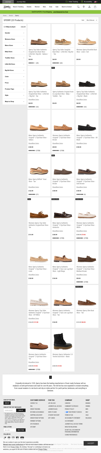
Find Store (21, 430)
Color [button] (7, 76)
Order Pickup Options (37, 418)
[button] (96, 2)
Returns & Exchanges (37, 412)
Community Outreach (71, 406)
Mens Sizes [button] (9, 45)
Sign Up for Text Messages (12, 407)
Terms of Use (69, 415)
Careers (67, 403)
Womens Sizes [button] (10, 39)
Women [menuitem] (37, 7)
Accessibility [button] (88, 1)
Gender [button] (7, 33)
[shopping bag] (95, 6)
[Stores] (84, 6)
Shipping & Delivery (36, 415)
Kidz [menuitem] (50, 7)
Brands (88, 403)
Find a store (8, 427)
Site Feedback (34, 424)
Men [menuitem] (44, 7)
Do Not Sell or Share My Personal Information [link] (72, 431)
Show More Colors (34, 99)
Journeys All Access (55, 406)
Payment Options (35, 421)
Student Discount (53, 415)
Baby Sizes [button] (8, 51)
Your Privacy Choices (75, 412)
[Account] (90, 7)
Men (87, 409)
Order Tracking (73, 1)
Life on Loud (52, 403)
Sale (87, 415)
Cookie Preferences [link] (71, 435)
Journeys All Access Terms (74, 424)
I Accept (90, 443)
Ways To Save (52, 412)
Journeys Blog (52, 409)
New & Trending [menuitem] (18, 7)
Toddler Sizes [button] (9, 58)
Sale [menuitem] (57, 7)
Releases (89, 418)
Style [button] (6, 95)
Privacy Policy (69, 409)
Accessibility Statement (72, 418)
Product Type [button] (9, 89)
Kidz (87, 412)
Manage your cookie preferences (13, 444)
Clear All (23, 26)
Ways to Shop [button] (9, 101)
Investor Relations (71, 427)
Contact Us (33, 403)
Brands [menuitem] (29, 7)
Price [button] (7, 83)
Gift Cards (51, 418)
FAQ (31, 406)
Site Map (33, 427)
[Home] (7, 7)
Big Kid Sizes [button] (9, 70)
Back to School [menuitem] (67, 7)
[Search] (78, 6)
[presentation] (18, 7)
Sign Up (7, 403)
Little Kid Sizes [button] (10, 64)
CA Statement (69, 421)
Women (88, 406)
